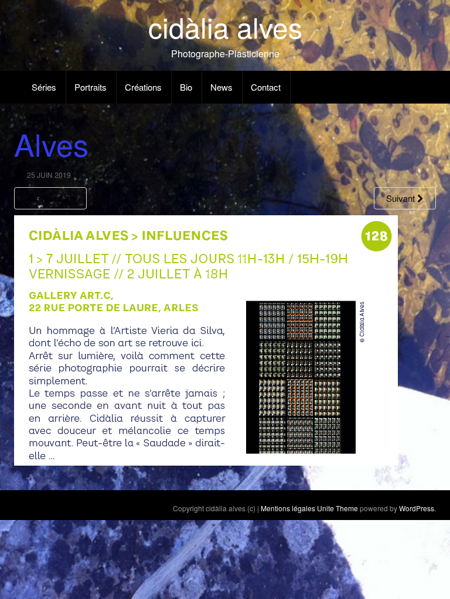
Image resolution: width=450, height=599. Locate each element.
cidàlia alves (225, 26)
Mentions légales (288, 508)
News (221, 87)
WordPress (416, 508)
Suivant (401, 198)
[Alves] (206, 339)
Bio (186, 87)
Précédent (53, 198)
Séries (44, 87)
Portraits (90, 87)
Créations (143, 87)
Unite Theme (337, 508)
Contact (266, 87)
